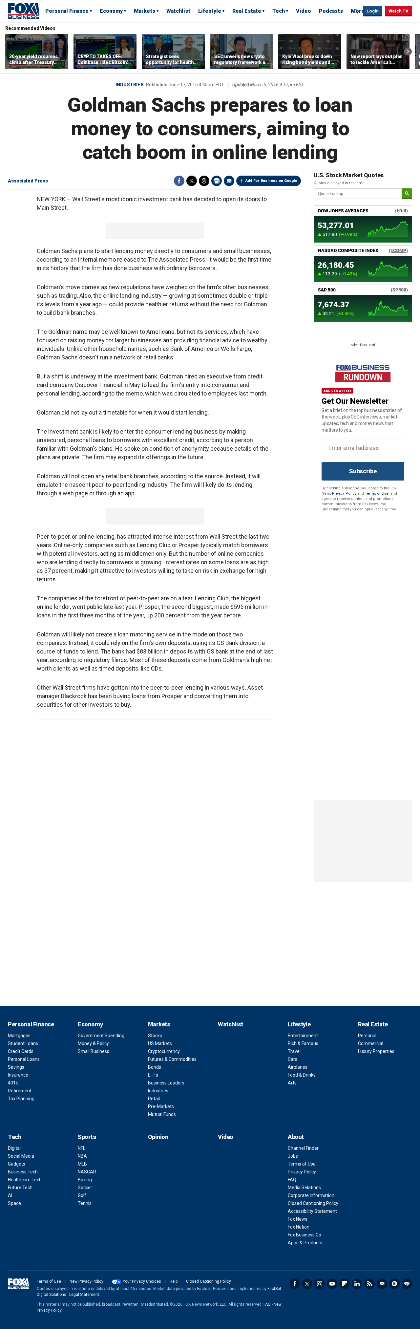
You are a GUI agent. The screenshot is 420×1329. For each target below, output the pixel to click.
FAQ (292, 1179)
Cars (292, 1059)
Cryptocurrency (164, 1051)
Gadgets (16, 1164)
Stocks (155, 1035)
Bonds (154, 1067)
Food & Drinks (302, 1075)
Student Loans (23, 1043)
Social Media (21, 1156)
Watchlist (178, 11)
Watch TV (398, 11)
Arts (292, 1082)
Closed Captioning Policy (313, 1203)
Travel (294, 1051)
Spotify (394, 1283)
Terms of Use (376, 493)
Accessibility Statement (312, 1211)
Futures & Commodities (172, 1059)
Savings (16, 1067)
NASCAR (87, 1171)
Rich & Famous (303, 1043)
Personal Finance (67, 11)
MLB (82, 1164)
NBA (82, 1156)
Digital (14, 1148)
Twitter (191, 181)
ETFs (153, 1075)
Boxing (85, 1179)
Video (303, 11)
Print (216, 181)
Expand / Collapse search (356, 11)
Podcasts (331, 11)
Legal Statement (84, 1294)
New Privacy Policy (86, 1281)
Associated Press (28, 180)
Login (373, 11)
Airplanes (297, 1067)
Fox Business (23, 11)
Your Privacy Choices (142, 1281)
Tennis (85, 1203)
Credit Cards (20, 1051)
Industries (130, 84)
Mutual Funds (162, 1114)
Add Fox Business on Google (271, 181)
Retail (154, 1098)
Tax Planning (21, 1098)
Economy (111, 11)
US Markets (160, 1043)
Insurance (18, 1075)
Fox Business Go (304, 1234)
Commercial (370, 1043)
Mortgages (19, 1035)
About (296, 1136)
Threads (204, 181)
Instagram (319, 1283)
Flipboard (344, 1283)
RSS (369, 1283)
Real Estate (246, 11)
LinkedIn (357, 1283)
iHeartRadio (407, 1283)
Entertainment (303, 1035)
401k (13, 1082)
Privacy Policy (344, 493)
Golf (82, 1195)
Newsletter (382, 1283)
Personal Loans (24, 1059)
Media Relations (304, 1187)
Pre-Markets (161, 1106)
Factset (204, 1288)
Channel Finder (303, 1148)
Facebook (179, 181)
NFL (81, 1148)
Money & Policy (93, 1043)
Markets (144, 11)
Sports (87, 1136)
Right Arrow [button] (408, 51)
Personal (367, 1035)
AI (10, 1195)
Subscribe (363, 471)
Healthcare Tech (25, 1179)
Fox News (297, 1219)
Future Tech (20, 1187)
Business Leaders (166, 1082)
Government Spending (101, 1035)
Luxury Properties (376, 1051)
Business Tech (23, 1171)
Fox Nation (298, 1227)
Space (14, 1203)
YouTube (332, 1283)
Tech (278, 11)
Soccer (85, 1187)
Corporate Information (311, 1195)
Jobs (293, 1156)
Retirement (20, 1090)
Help (174, 1281)
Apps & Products (305, 1242)
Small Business (93, 1051)
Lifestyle (209, 11)
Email (229, 181)
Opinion (158, 1136)
